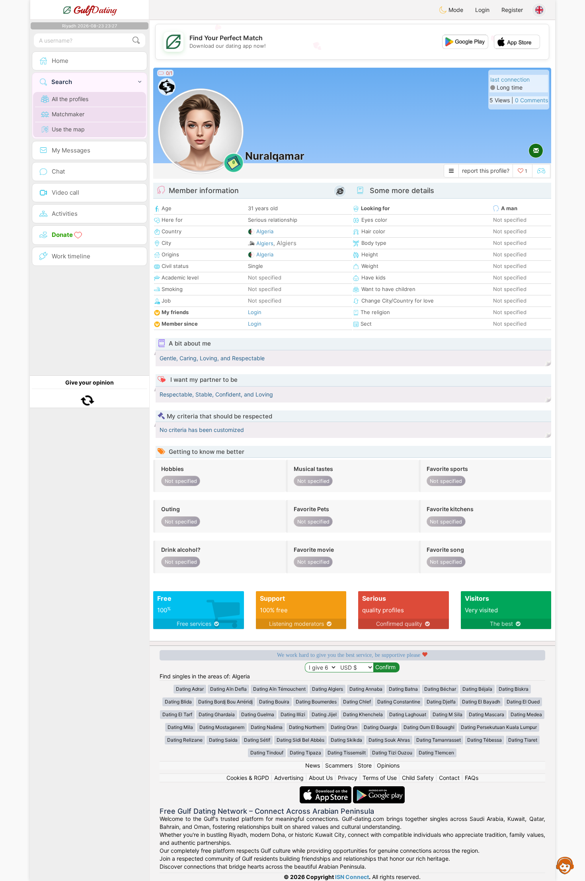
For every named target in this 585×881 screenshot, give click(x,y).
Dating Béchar (440, 689)
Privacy (347, 777)
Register (512, 9)
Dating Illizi (293, 714)
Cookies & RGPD (247, 777)
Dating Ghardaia (217, 714)
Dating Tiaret (522, 740)
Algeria (264, 231)
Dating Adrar (190, 689)
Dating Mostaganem (221, 727)
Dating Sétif (257, 740)
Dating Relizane (185, 740)
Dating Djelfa (441, 702)
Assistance (565, 865)
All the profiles (70, 99)
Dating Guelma (257, 714)
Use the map (68, 129)
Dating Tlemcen (436, 753)
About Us (321, 777)
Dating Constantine (398, 702)
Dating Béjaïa (477, 689)
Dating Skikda (346, 740)
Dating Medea (526, 714)
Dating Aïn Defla (228, 689)
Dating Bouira (274, 702)
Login (482, 9)
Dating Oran (344, 727)
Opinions (388, 765)
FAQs (471, 777)
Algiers (264, 243)
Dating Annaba (365, 689)
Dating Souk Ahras (389, 740)
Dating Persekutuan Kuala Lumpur (499, 727)
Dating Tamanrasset (438, 740)
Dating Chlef (357, 702)
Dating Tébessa (484, 740)
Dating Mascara (486, 714)
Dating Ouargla (380, 727)
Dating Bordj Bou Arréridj (225, 702)
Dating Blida (178, 702)
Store (365, 765)
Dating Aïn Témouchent (279, 689)
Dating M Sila (447, 714)
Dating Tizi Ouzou (392, 753)
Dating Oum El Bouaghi (429, 727)
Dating (95, 10)
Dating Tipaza (305, 753)
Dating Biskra (513, 689)
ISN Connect (352, 876)
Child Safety (418, 777)
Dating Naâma (267, 727)
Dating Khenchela (363, 714)
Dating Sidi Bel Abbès (300, 740)
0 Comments (531, 100)
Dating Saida (223, 740)
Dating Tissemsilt (347, 753)
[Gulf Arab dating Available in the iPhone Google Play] (379, 790)
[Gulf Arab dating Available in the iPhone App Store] (326, 790)
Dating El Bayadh (481, 702)
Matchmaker (68, 114)
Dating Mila (180, 727)
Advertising (289, 777)
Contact (449, 777)
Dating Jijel (324, 714)
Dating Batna (403, 689)
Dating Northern (306, 727)
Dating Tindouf (266, 753)
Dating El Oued (523, 702)
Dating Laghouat (407, 714)
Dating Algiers (327, 689)
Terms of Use (380, 777)
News (312, 765)
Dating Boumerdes (316, 702)
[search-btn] (136, 40)
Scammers (339, 765)
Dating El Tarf (177, 714)
